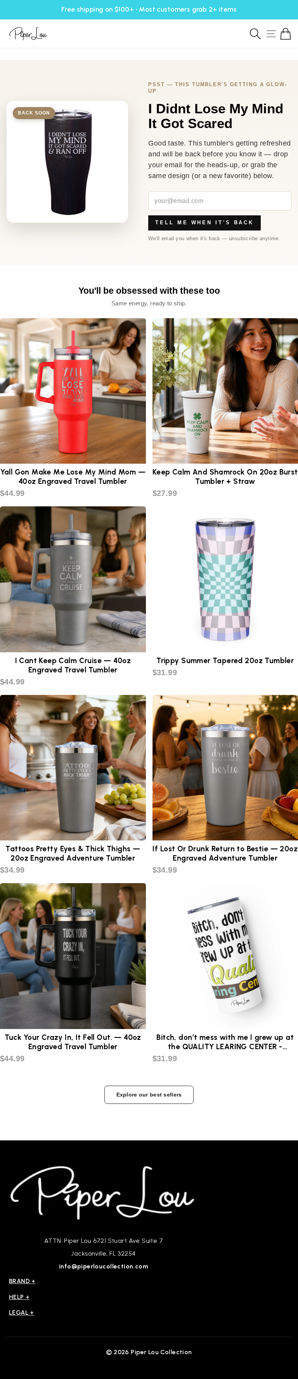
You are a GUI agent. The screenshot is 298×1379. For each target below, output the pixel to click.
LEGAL (21, 1312)
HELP (19, 1297)
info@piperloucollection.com (103, 1266)
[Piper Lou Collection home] (104, 1192)
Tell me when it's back (204, 222)
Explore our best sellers (149, 1094)
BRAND (22, 1281)
